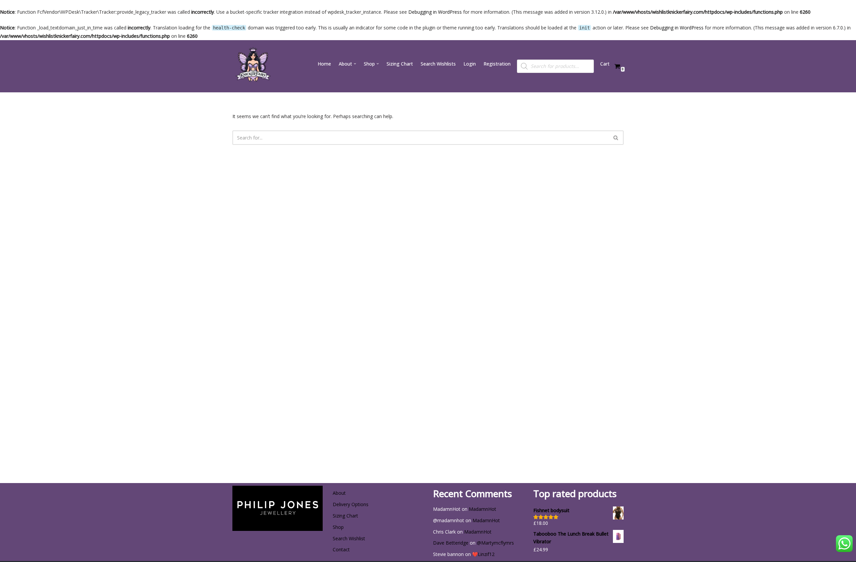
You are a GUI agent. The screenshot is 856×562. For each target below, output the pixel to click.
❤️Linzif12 (483, 554)
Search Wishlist (349, 538)
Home (324, 64)
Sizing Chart (400, 64)
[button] (355, 64)
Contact (341, 549)
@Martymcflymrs (495, 543)
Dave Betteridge (450, 543)
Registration (497, 64)
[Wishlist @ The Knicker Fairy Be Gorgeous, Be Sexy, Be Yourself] (252, 66)
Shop (338, 527)
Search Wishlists (438, 64)
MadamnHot (482, 509)
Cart (605, 64)
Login (469, 64)
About (339, 493)
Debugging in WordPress (435, 12)
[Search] (616, 137)
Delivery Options (350, 504)
